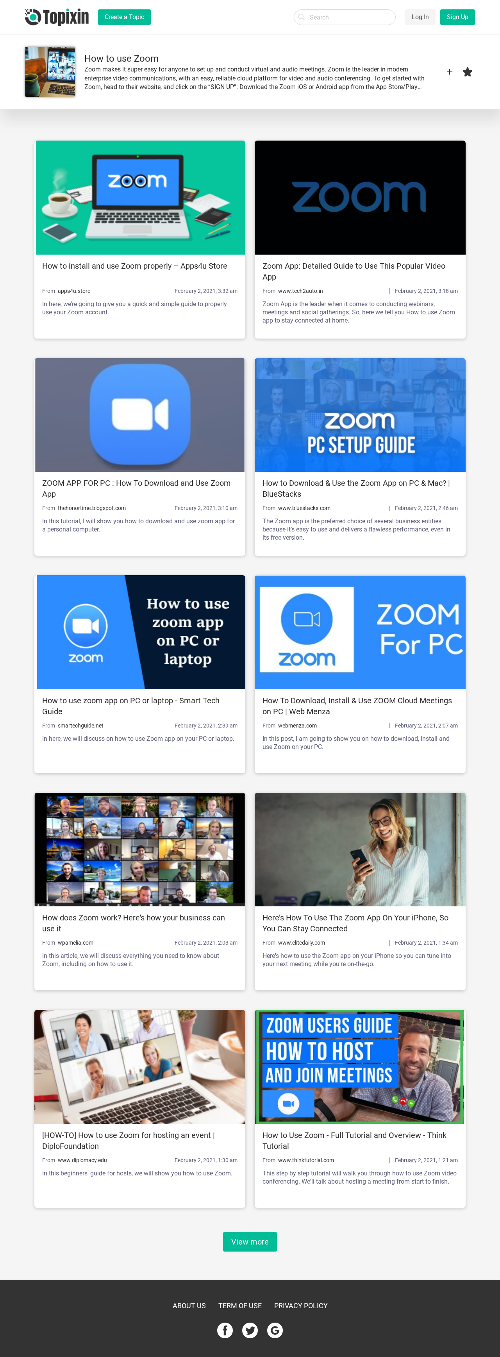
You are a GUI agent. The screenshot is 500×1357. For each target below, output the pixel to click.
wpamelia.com (75, 943)
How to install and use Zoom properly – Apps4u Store (134, 266)
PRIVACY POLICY (301, 1306)
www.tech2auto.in (300, 291)
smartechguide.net (81, 725)
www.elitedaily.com (301, 943)
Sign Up (457, 17)
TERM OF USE (240, 1306)
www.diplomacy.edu (82, 1160)
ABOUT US (189, 1306)
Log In (420, 17)
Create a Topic (124, 17)
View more (250, 1241)
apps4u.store (74, 291)
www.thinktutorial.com (306, 1160)
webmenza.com (297, 725)
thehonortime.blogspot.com (92, 508)
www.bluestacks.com (304, 508)
